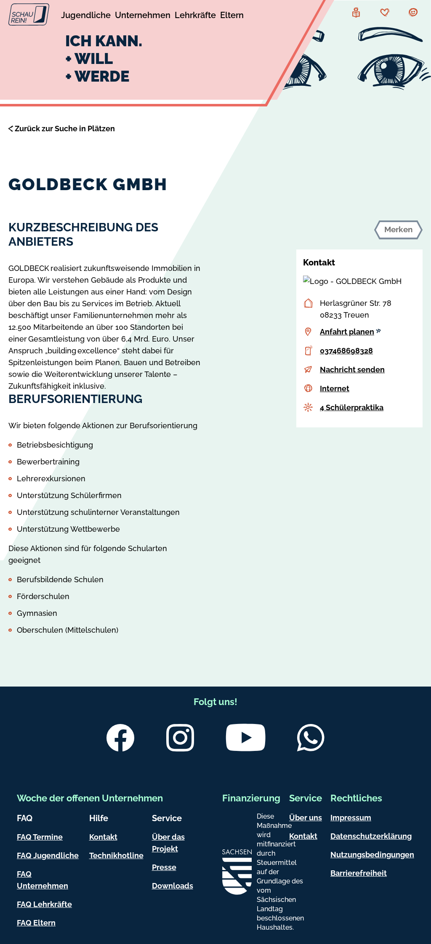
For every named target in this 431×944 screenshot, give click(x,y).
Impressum (350, 817)
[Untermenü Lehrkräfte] (195, 16)
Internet (334, 388)
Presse (164, 867)
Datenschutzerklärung (371, 836)
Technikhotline (116, 855)
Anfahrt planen (347, 331)
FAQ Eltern (36, 922)
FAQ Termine (40, 837)
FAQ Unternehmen (42, 880)
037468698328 (346, 350)
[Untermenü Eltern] (232, 16)
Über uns (305, 817)
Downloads (172, 885)
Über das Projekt (168, 843)
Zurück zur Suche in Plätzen (65, 128)
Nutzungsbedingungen (372, 854)
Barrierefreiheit (358, 873)
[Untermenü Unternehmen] (142, 16)
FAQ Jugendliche (48, 855)
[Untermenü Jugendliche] (86, 16)
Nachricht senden (352, 369)
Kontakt (103, 837)
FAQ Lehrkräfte (44, 904)
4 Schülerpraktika (351, 407)
